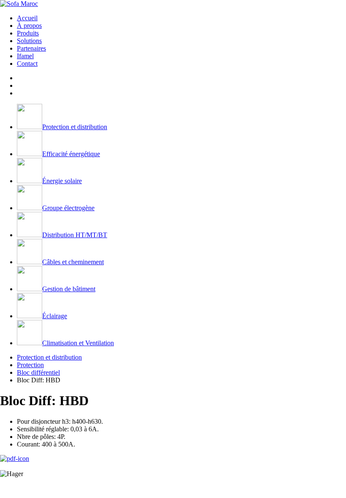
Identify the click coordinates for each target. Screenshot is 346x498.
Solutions (29, 40)
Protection (30, 364)
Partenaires (31, 48)
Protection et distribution (49, 357)
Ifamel (25, 56)
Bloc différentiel (38, 372)
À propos (29, 25)
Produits (28, 33)
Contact (27, 63)
